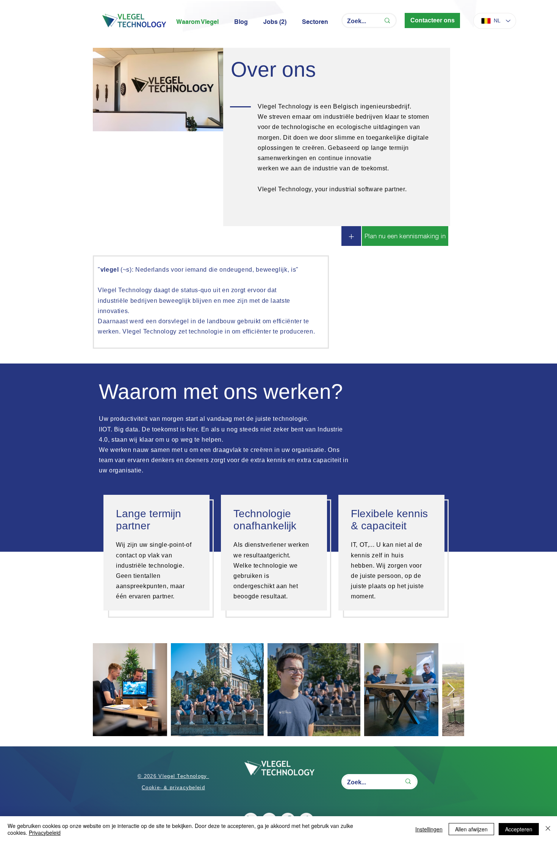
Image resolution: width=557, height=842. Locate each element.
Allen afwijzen (471, 829)
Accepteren (518, 829)
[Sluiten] (547, 829)
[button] (317, 22)
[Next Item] (451, 689)
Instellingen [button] (429, 829)
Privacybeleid (45, 832)
